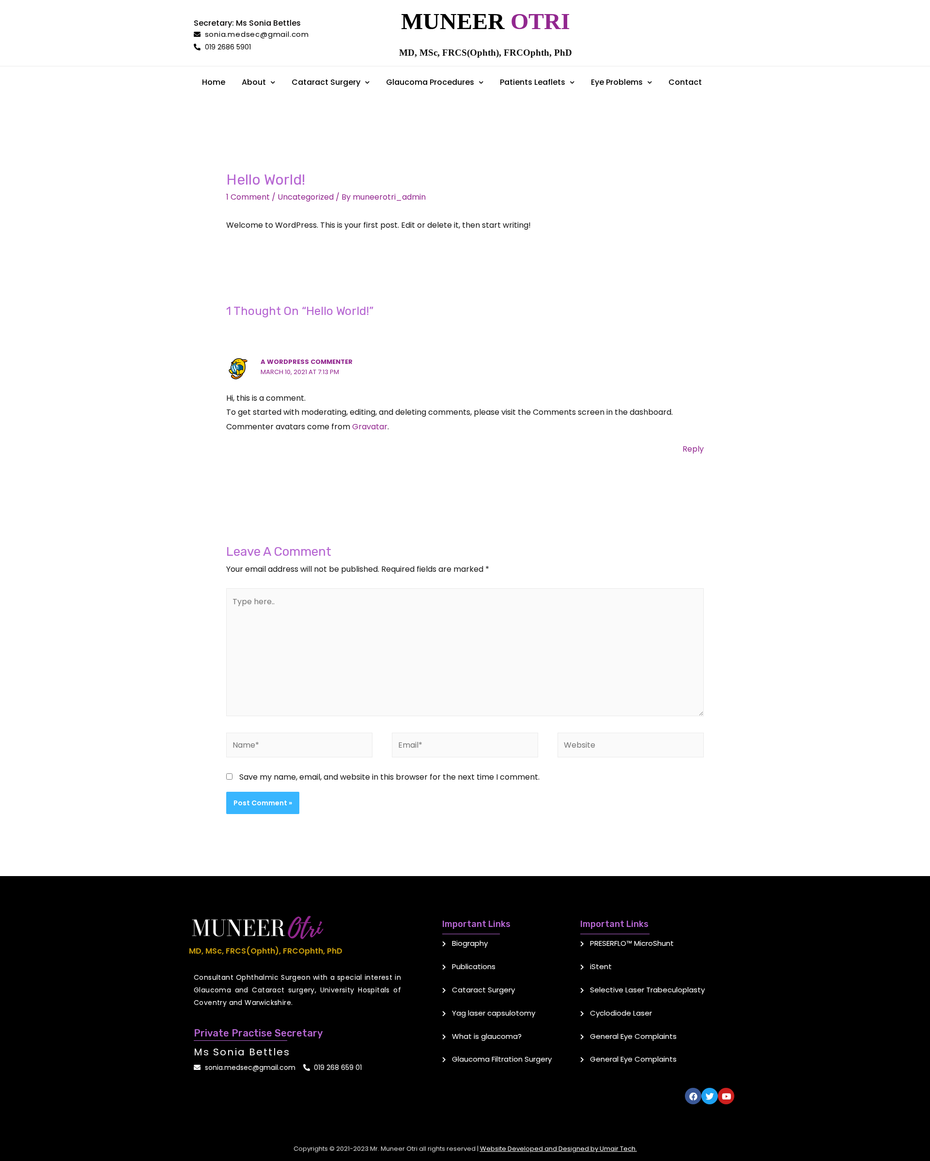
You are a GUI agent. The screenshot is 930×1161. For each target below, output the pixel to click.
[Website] (631, 747)
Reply (693, 449)
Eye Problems (617, 82)
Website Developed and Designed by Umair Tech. (558, 1148)
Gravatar (370, 426)
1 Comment (248, 197)
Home (213, 82)
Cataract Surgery (326, 82)
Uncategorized (306, 197)
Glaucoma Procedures (430, 82)
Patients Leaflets (532, 82)
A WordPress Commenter (307, 361)
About (254, 82)
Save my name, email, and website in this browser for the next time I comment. (389, 777)
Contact (685, 82)
